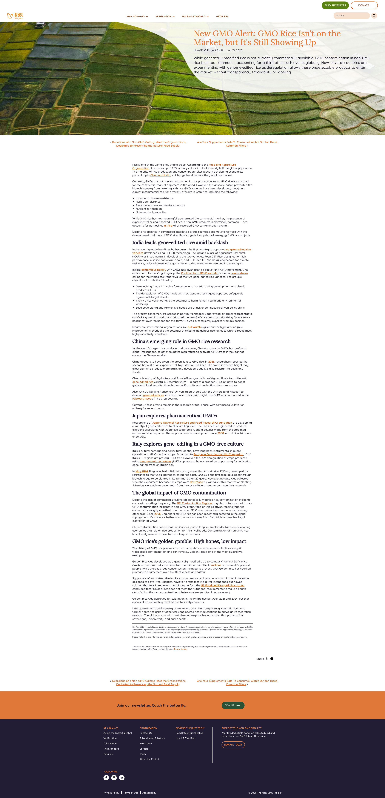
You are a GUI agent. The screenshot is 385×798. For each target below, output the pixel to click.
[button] (233, 705)
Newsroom (146, 743)
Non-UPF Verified (185, 738)
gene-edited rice (142, 382)
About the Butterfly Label (117, 732)
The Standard (111, 748)
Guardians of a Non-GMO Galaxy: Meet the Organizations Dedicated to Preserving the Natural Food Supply (149, 143)
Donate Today (233, 744)
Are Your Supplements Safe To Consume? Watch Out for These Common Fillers (237, 143)
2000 (220, 433)
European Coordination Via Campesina (218, 454)
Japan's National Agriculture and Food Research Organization (192, 422)
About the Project (149, 759)
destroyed (196, 482)
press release (239, 273)
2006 (157, 514)
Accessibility (149, 792)
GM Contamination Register (195, 503)
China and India (160, 175)
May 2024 (142, 471)
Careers (144, 748)
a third (168, 225)
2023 (211, 361)
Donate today (179, 649)
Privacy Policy (111, 792)
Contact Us (146, 732)
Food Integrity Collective (189, 732)
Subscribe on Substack (152, 738)
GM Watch (194, 327)
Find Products (335, 5)
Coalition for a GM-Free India (199, 273)
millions (216, 565)
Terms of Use (130, 792)
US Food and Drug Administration (222, 585)
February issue (141, 398)
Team (143, 753)
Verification (110, 738)
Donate (363, 5)
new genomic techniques (155, 461)
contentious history (153, 269)
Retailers (108, 753)
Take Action (110, 743)
